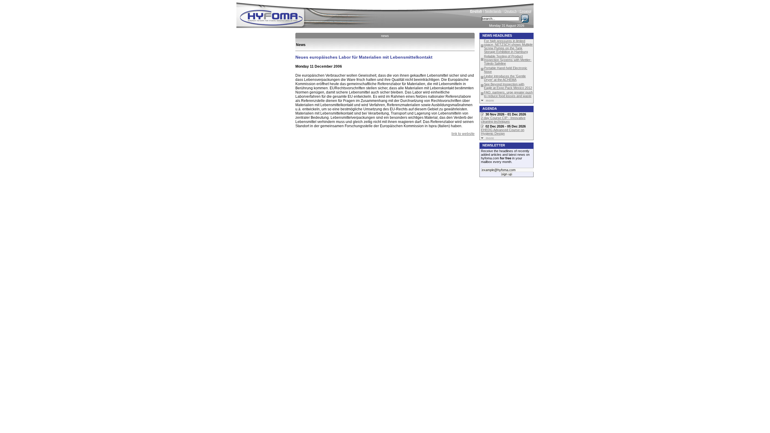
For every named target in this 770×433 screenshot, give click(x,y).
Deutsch (510, 11)
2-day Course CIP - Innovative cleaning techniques (503, 119)
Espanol (525, 11)
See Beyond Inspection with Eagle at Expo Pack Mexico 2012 (508, 86)
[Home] (312, 13)
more (490, 100)
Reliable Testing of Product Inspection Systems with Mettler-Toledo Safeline (507, 59)
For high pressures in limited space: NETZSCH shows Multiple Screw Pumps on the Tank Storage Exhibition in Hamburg (508, 46)
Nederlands (493, 11)
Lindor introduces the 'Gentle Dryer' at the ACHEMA (505, 77)
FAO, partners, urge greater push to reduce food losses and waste (508, 94)
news (385, 36)
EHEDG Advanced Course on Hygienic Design (502, 131)
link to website (463, 134)
